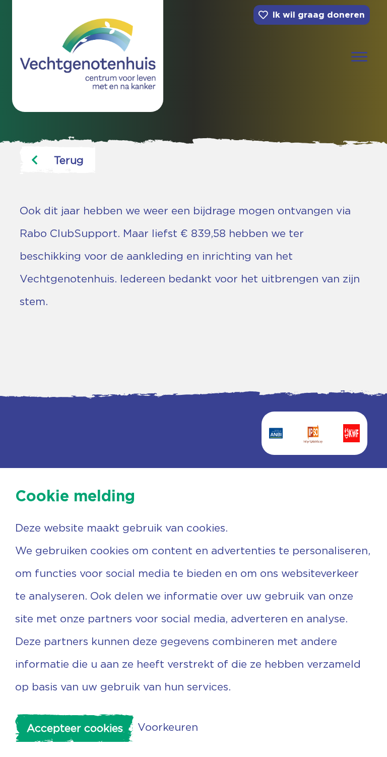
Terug (69, 160)
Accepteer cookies (75, 728)
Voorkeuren (168, 727)
